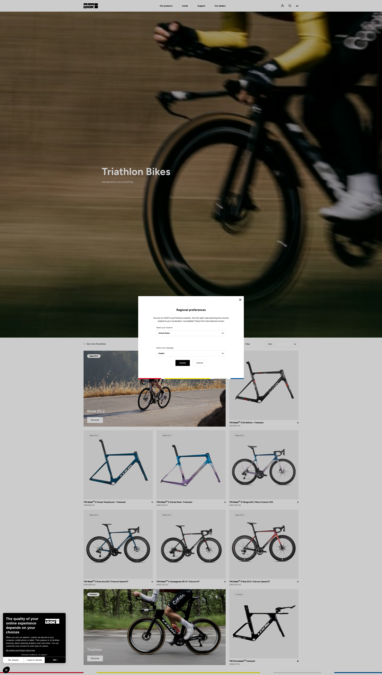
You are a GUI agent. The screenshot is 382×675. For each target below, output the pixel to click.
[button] (6, 670)
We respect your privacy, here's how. (20, 650)
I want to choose (34, 660)
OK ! (55, 660)
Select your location (164, 328)
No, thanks (13, 660)
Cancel (199, 363)
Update (182, 363)
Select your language (165, 348)
